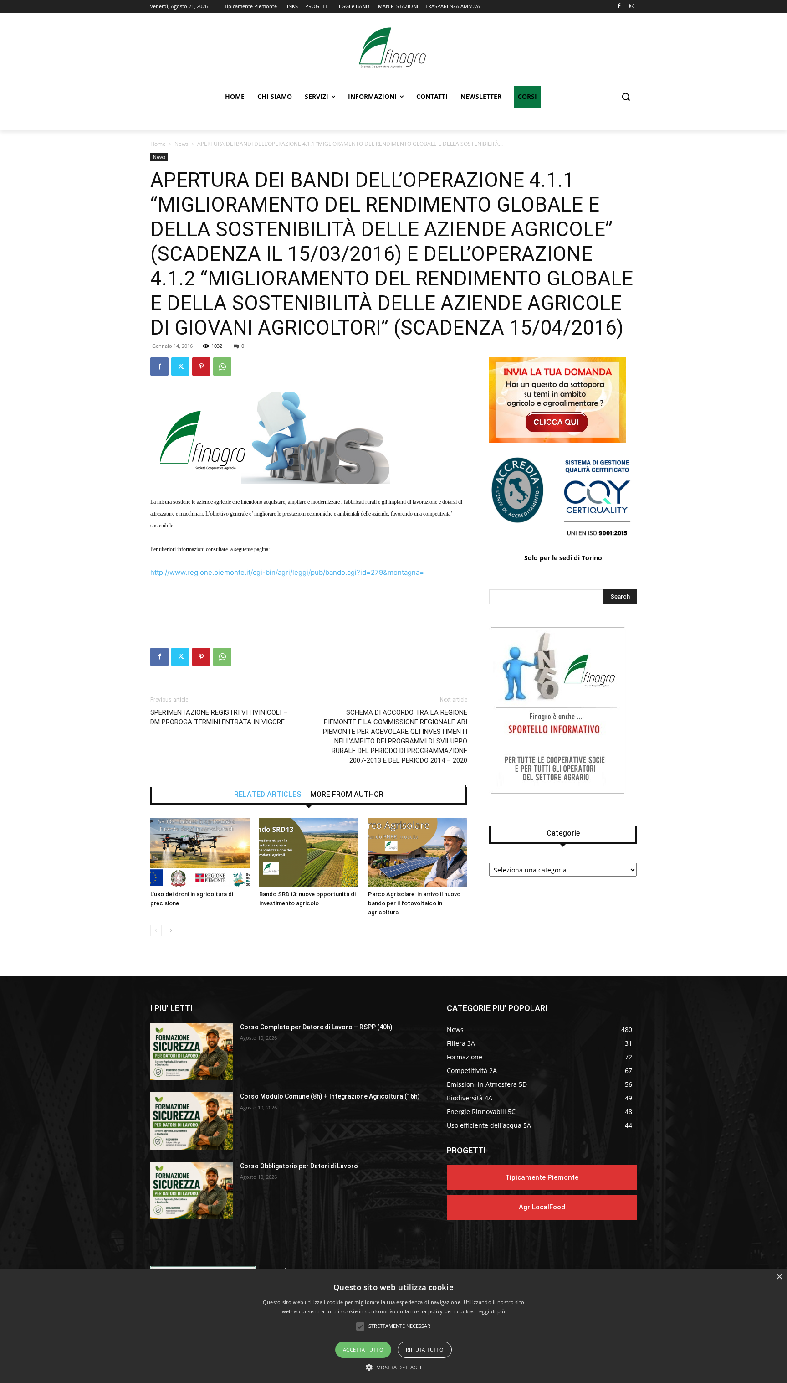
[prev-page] (156, 930)
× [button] (779, 1277)
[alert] (393, 1326)
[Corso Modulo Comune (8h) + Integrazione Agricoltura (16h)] (191, 1121)
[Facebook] (618, 6)
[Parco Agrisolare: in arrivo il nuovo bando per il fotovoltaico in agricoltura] (417, 852)
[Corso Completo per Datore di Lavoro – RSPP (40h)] (191, 1052)
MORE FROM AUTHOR (346, 794)
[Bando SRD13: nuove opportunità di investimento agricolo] (308, 852)
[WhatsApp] (222, 366)
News (181, 144)
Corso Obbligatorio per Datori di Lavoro (299, 1166)
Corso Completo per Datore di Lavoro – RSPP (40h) (316, 1027)
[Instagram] (631, 6)
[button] (626, 97)
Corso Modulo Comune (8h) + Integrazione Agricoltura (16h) (330, 1096)
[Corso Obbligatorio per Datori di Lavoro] (191, 1191)
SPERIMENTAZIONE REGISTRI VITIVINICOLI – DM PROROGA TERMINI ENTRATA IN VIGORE (218, 717)
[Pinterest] (201, 366)
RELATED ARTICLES (267, 794)
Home (158, 144)
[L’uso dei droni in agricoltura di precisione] (200, 852)
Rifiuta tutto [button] (425, 1349)
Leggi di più (491, 1311)
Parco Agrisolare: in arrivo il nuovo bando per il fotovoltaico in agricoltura (414, 903)
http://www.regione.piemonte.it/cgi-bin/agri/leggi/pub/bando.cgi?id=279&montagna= (287, 572)
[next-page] (170, 930)
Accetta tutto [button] (363, 1349)
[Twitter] (180, 366)
